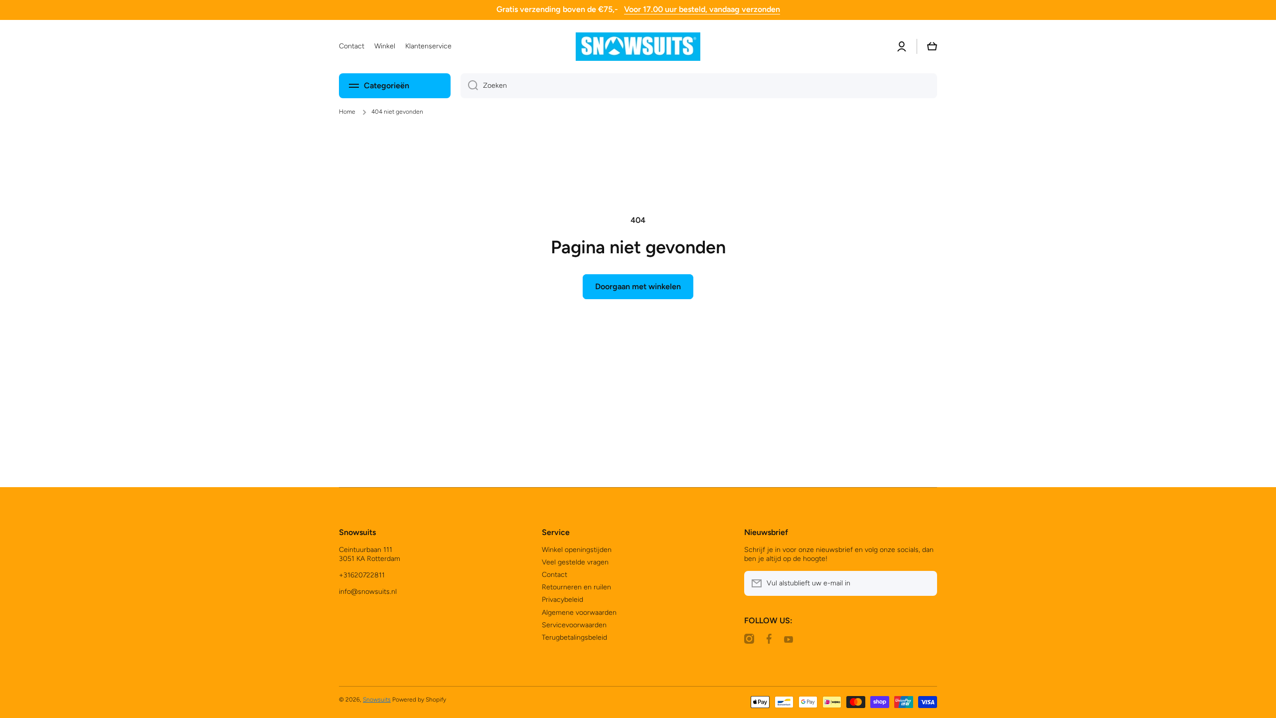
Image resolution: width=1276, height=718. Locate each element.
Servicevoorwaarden (574, 625)
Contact (554, 574)
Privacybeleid (562, 599)
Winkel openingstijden (577, 549)
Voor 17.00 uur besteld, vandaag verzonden (702, 9)
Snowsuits (377, 699)
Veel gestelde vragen (575, 562)
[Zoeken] (469, 85)
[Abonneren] (924, 583)
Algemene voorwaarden (579, 612)
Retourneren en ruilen (576, 587)
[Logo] (638, 46)
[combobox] (699, 85)
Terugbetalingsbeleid (574, 637)
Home (347, 111)
